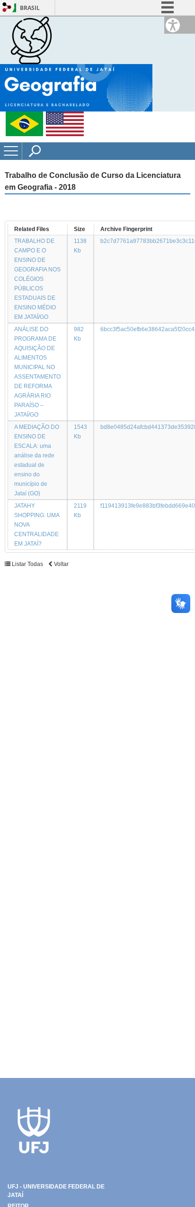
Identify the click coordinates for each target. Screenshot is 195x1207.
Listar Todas (27, 564)
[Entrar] (7, 8)
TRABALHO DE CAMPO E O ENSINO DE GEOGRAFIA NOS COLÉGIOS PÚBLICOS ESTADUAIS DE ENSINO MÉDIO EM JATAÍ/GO (37, 279)
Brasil (30, 8)
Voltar (61, 564)
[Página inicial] (31, 40)
